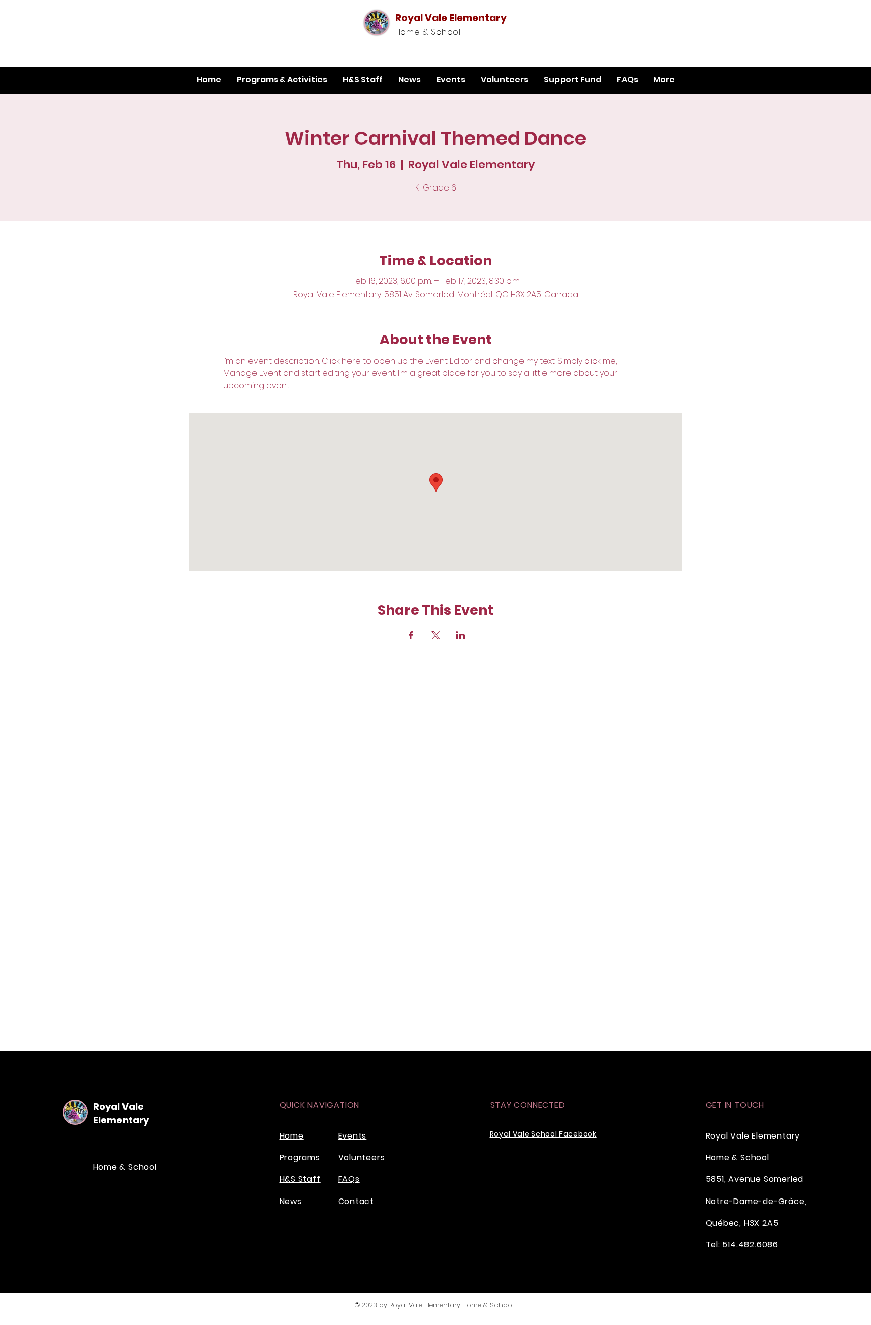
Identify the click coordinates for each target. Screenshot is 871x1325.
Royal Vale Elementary (451, 18)
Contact (356, 1201)
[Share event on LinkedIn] (460, 635)
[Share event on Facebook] (411, 635)
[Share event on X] (436, 635)
